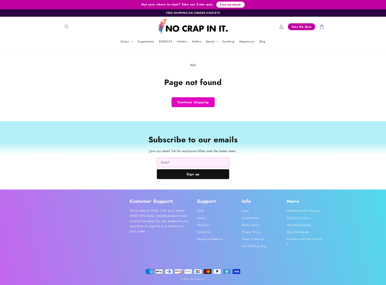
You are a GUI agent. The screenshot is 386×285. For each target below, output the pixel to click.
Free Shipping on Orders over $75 (193, 13)
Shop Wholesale (297, 232)
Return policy (250, 225)
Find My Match (230, 5)
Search (201, 218)
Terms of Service (253, 239)
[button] (66, 26)
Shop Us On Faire (299, 218)
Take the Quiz (302, 27)
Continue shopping (193, 102)
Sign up (193, 174)
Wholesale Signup (299, 225)
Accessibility (250, 218)
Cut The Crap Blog (254, 246)
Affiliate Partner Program (303, 211)
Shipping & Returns (210, 239)
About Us (203, 225)
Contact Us (204, 232)
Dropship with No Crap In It (304, 241)
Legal (245, 211)
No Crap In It (198, 279)
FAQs (200, 211)
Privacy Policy (251, 232)
